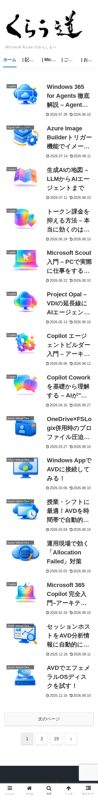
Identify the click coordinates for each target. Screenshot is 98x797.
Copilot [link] (11, 86)
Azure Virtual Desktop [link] (20, 127)
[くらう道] (44, 25)
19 (56, 738)
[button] (87, 695)
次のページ (49, 719)
